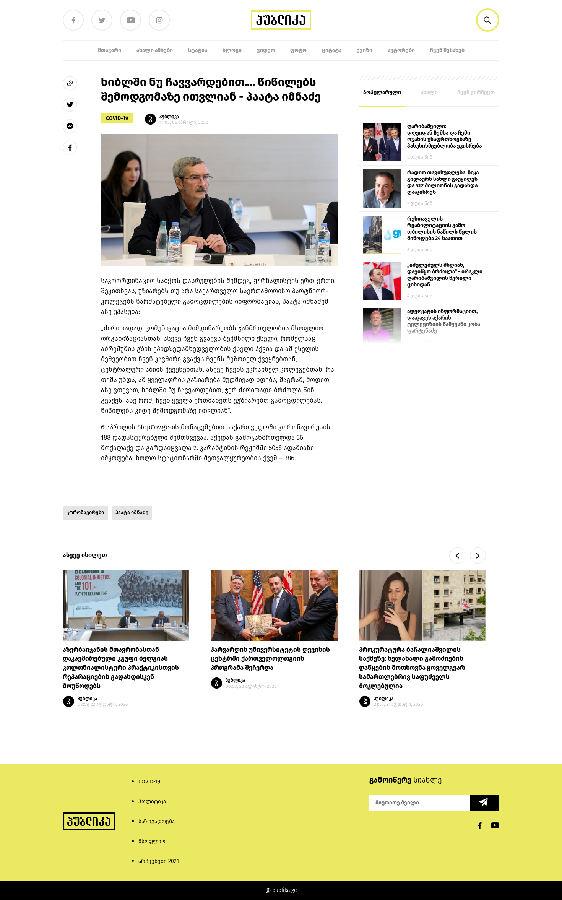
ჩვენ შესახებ (447, 50)
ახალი (429, 92)
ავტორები (401, 50)
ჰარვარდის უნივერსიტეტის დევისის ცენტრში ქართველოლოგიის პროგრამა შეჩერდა (270, 659)
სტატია (197, 50)
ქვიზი (364, 50)
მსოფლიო (152, 841)
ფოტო (298, 50)
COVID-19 (117, 118)
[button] (487, 20)
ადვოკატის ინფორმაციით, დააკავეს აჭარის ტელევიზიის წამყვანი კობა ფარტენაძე (443, 321)
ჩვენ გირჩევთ (476, 92)
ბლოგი (232, 50)
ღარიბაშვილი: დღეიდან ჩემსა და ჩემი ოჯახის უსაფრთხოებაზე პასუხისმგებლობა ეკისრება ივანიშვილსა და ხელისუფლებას (444, 136)
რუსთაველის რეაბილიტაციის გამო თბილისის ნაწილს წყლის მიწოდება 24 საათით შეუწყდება (442, 229)
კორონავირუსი (85, 512)
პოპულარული (382, 92)
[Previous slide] (457, 555)
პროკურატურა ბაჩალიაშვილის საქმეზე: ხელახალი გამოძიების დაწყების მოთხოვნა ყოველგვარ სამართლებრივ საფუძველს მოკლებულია (412, 668)
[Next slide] (478, 555)
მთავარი (109, 50)
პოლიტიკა (152, 801)
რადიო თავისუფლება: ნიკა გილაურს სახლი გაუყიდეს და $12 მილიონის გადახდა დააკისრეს (443, 182)
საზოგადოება (156, 821)
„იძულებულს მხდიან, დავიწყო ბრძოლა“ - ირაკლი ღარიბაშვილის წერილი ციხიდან (444, 275)
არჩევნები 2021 (158, 861)
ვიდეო (266, 50)
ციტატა (331, 50)
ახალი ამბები (154, 50)
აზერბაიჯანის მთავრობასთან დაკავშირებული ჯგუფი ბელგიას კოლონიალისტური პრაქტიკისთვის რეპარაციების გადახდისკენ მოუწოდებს (121, 668)
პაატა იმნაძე (131, 512)
